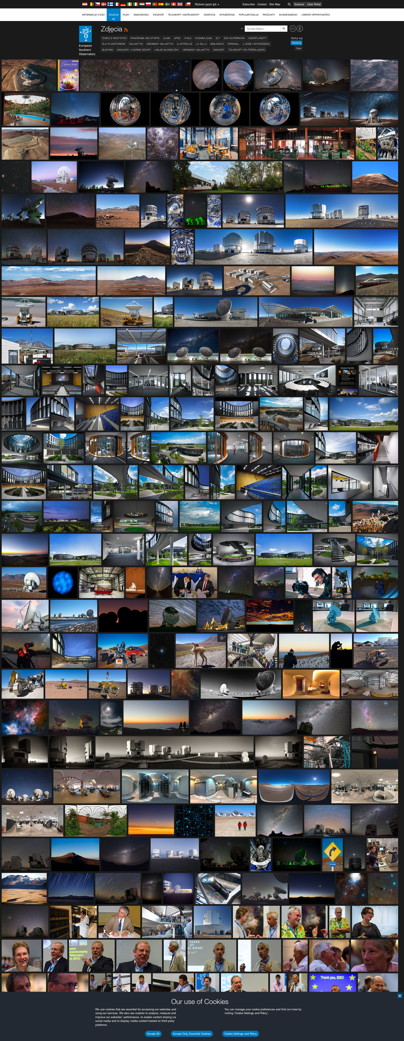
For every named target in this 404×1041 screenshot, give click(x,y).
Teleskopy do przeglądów (246, 49)
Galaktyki (136, 43)
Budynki (107, 49)
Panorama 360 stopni (144, 38)
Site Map (274, 4)
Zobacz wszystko (114, 38)
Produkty (269, 14)
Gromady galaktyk (160, 43)
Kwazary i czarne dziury (134, 49)
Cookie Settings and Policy (240, 1033)
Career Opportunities (316, 14)
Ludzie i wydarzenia (256, 43)
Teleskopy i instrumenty (183, 14)
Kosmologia (203, 38)
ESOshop (158, 14)
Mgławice (217, 43)
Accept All (153, 1033)
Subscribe (248, 4)
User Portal (314, 4)
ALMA (166, 38)
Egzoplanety (258, 38)
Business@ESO (288, 14)
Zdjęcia (113, 14)
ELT (218, 38)
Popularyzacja (248, 14)
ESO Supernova (234, 38)
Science (299, 4)
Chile (187, 38)
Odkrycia (209, 14)
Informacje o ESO (93, 14)
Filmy (126, 14)
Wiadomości (141, 14)
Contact (262, 4)
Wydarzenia (227, 14)
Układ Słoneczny (167, 49)
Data (298, 48)
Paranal (233, 43)
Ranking (296, 42)
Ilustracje (184, 43)
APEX (177, 38)
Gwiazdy (219, 49)
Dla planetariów (113, 43)
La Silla (201, 43)
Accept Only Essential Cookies (192, 1033)
